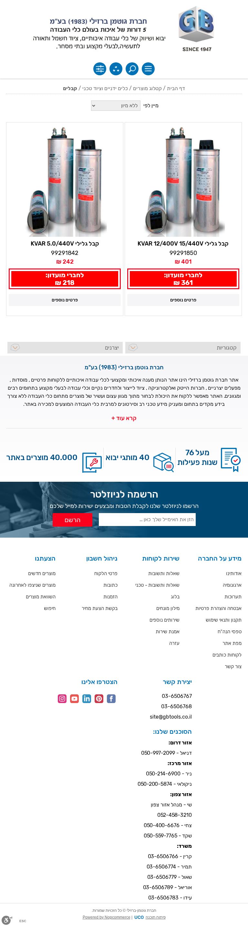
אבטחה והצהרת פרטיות (218, 608)
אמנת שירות (168, 632)
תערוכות (233, 597)
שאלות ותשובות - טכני (157, 585)
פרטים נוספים (183, 300)
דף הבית (176, 88)
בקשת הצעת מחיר (100, 608)
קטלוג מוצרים (147, 88)
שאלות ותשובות (164, 573)
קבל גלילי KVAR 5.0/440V (65, 243)
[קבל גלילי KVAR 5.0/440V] (65, 181)
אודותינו (234, 573)
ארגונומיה (232, 585)
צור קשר (233, 666)
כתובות (110, 585)
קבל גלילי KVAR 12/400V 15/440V (183, 243)
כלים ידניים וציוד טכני (105, 88)
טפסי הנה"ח (230, 632)
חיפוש (50, 608)
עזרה (174, 643)
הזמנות (110, 597)
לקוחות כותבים (227, 655)
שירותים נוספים (165, 620)
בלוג (175, 597)
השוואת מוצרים (41, 597)
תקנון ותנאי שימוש (224, 620)
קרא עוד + (124, 418)
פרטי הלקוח (106, 573)
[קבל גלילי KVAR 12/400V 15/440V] (183, 181)
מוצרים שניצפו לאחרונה (32, 585)
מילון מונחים (168, 608)
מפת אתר (232, 643)
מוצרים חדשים (42, 573)
